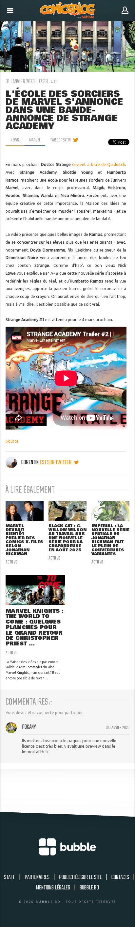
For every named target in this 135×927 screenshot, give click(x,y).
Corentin (30, 462)
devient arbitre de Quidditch (98, 164)
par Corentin (60, 140)
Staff (9, 877)
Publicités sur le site (80, 877)
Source (12, 441)
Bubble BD (89, 888)
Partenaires (37, 877)
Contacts (120, 877)
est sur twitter (56, 462)
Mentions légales (53, 888)
